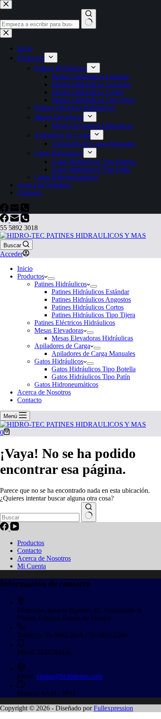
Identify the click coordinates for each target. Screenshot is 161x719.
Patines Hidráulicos (60, 284)
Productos (30, 276)
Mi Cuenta (31, 566)
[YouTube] (14, 528)
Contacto (29, 399)
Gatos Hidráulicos (58, 361)
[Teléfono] (25, 220)
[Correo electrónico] (15, 220)
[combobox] (39, 517)
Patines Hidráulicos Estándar (90, 291)
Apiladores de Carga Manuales (93, 353)
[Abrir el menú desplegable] (51, 278)
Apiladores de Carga (62, 345)
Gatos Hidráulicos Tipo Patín (91, 376)
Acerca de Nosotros (44, 392)
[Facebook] (5, 220)
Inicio (25, 268)
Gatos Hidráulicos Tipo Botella (94, 369)
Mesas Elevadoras (58, 330)
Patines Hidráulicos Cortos (88, 307)
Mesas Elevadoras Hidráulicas (92, 338)
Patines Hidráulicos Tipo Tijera (93, 315)
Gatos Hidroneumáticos (66, 384)
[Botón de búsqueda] (88, 512)
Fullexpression (113, 708)
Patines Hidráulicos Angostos (91, 299)
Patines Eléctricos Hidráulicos (74, 322)
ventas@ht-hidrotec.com (69, 676)
